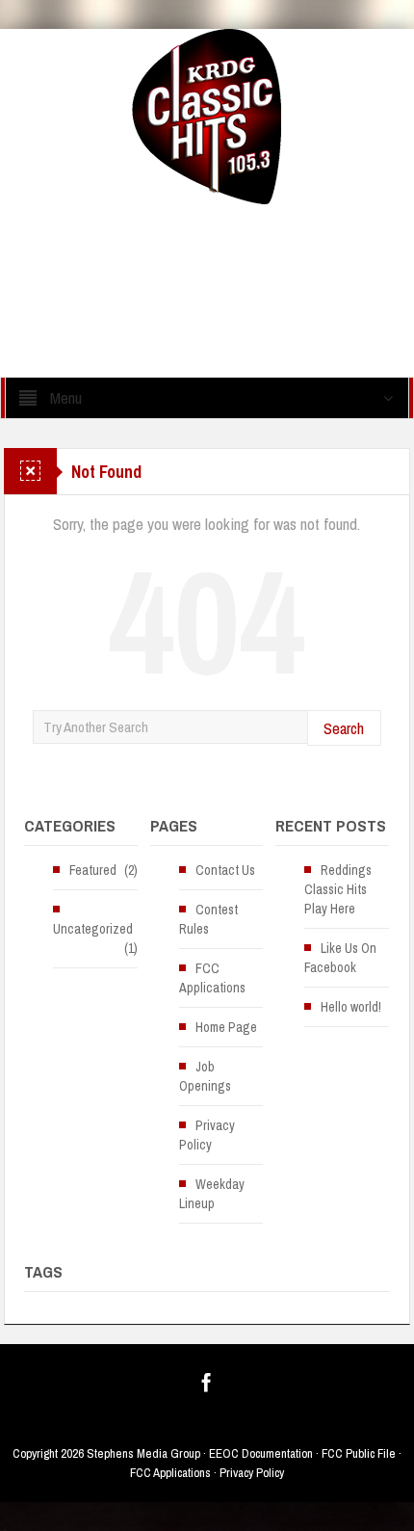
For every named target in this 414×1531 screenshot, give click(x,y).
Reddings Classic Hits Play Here (338, 889)
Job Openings (205, 1076)
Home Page (226, 1027)
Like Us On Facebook (340, 957)
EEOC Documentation (261, 1453)
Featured (92, 870)
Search (343, 728)
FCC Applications (212, 978)
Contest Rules (208, 919)
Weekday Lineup (212, 1193)
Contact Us (225, 870)
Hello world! (351, 1007)
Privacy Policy (207, 1135)
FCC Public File (359, 1453)
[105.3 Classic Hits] (206, 115)
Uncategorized (93, 928)
